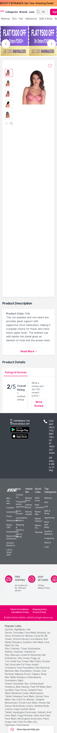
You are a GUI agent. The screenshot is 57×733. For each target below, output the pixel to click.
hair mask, (38, 642)
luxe (31, 12)
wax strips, (35, 661)
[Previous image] (6, 124)
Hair (46, 506)
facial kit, (39, 635)
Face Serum (22, 725)
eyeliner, (27, 642)
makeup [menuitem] (5, 18)
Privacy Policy (39, 612)
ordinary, (15, 648)
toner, (24, 648)
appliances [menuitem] (31, 18)
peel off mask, (38, 686)
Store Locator (19, 512)
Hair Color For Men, (23, 721)
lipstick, (9, 629)
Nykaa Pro (38, 526)
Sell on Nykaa (19, 535)
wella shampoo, (18, 677)
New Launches (39, 506)
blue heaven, (23, 686)
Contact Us (19, 496)
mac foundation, (23, 670)
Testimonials (12, 520)
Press (9, 516)
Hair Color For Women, (23, 699)
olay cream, (23, 658)
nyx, (27, 683)
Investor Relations (10, 544)
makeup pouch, (23, 674)
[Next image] (11, 124)
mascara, (15, 655)
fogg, (34, 658)
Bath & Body (47, 512)
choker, (37, 670)
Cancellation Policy (20, 612)
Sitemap (39, 532)
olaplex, (36, 674)
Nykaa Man (38, 512)
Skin (46, 502)
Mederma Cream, (20, 693)
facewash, (18, 683)
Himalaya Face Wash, (24, 696)
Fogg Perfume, (25, 715)
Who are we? (8, 501)
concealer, (18, 632)
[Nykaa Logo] (2, 11)
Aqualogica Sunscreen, (25, 712)
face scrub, (21, 690)
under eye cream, (19, 661)
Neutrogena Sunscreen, (29, 718)
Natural (47, 542)
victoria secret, (21, 639)
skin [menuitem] (14, 18)
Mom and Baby (46, 524)
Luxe (46, 547)
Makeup (48, 498)
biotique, (41, 632)
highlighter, (20, 629)
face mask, (31, 632)
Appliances (49, 517)
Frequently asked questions (21, 504)
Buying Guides (28, 512)
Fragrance (49, 538)
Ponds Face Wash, (28, 702)
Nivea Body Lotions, (23, 705)
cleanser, (18, 651)
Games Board (28, 506)
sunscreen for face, (20, 664)
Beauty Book (28, 499)
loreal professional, (30, 655)
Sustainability (12, 532)
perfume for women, (23, 635)
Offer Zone (37, 499)
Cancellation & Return (21, 519)
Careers (10, 507)
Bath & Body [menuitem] (45, 18)
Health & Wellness (48, 532)
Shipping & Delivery (20, 527)
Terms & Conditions (19, 609)
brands (23, 12)
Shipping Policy (39, 609)
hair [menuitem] (21, 18)
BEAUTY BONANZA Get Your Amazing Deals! (27, 3)
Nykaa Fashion (38, 519)
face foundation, (26, 667)
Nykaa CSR (9, 526)
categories (11, 12)
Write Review (38, 403)
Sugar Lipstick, (21, 709)
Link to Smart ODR (9, 552)
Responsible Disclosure (12, 537)
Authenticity (11, 512)
